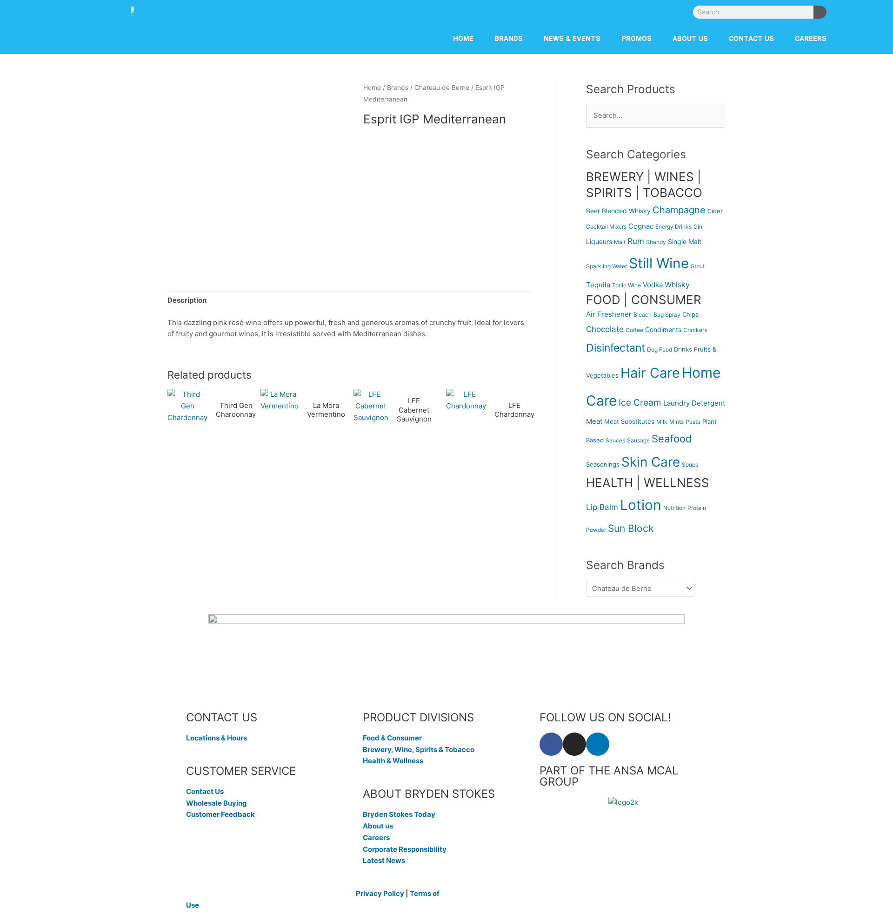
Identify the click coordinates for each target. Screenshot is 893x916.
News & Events (572, 38)
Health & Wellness (393, 760)
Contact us (751, 38)
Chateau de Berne (441, 87)
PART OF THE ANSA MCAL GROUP (609, 776)
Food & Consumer (392, 737)
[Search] (819, 12)
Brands (508, 38)
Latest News (384, 860)
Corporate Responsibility (404, 849)
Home (463, 38)
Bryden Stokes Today (399, 814)
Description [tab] (187, 300)
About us (690, 38)
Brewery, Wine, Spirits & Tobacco (418, 749)
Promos (636, 38)
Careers (810, 38)
